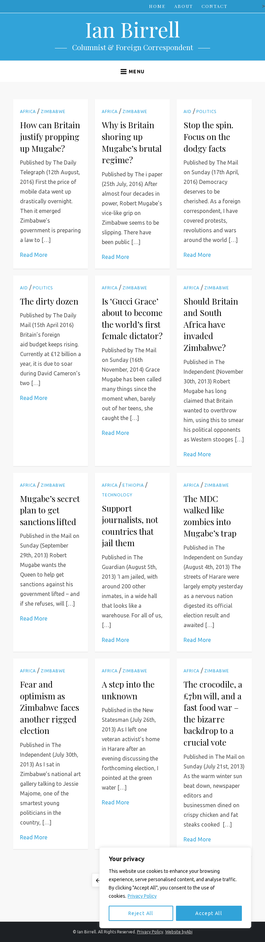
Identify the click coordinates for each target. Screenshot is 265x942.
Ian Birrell (132, 29)
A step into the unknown (128, 690)
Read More (33, 255)
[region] (175, 887)
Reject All (141, 913)
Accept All (208, 913)
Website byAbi (179, 932)
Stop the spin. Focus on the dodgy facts (208, 136)
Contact (214, 6)
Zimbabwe (53, 111)
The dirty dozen (49, 301)
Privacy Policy (142, 896)
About (183, 6)
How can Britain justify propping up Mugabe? (50, 136)
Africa (28, 111)
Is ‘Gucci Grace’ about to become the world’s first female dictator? (132, 319)
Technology (117, 495)
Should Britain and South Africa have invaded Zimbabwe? (211, 324)
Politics (206, 111)
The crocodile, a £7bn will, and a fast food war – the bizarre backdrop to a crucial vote (213, 713)
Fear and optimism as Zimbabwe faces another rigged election (49, 707)
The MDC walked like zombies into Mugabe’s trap (210, 516)
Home (157, 6)
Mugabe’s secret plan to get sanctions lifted (50, 510)
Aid (188, 111)
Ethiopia (133, 485)
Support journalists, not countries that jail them (130, 526)
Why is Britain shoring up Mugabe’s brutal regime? (132, 142)
